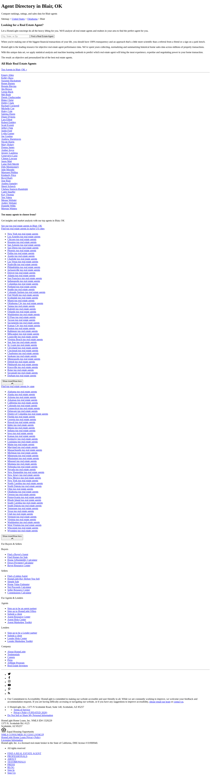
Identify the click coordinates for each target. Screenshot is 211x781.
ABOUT (11, 759)
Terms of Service (22, 709)
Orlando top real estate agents (21, 311)
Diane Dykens (8, 116)
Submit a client (14, 614)
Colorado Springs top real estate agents (26, 292)
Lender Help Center (17, 638)
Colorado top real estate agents (22, 405)
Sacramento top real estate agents (23, 322)
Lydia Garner (7, 133)
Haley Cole (6, 111)
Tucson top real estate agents (21, 320)
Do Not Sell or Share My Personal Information (30, 715)
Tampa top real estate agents (21, 306)
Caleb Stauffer (8, 192)
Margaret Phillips (9, 172)
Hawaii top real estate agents (21, 422)
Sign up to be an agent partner (22, 608)
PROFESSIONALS (17, 756)
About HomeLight (16, 651)
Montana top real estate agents (22, 464)
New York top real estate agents (22, 234)
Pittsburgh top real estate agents (22, 364)
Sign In (11, 770)
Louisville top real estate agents (22, 336)
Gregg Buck (7, 91)
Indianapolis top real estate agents (23, 281)
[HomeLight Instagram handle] (9, 682)
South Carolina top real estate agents (25, 503)
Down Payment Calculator (20, 562)
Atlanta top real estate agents (21, 275)
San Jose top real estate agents (22, 342)
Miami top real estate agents (20, 300)
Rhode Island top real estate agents (24, 500)
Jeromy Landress (9, 153)
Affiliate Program (15, 662)
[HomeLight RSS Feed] (9, 693)
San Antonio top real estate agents (23, 245)
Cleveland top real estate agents (22, 347)
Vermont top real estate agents (21, 516)
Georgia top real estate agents (21, 419)
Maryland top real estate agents (22, 447)
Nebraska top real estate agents (22, 466)
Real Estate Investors (17, 665)
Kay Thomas (7, 194)
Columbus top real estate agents (22, 284)
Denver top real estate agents (21, 272)
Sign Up (11, 773)
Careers (11, 657)
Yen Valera (6, 197)
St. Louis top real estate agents (22, 345)
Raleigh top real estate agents (21, 309)
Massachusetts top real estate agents (24, 450)
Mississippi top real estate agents (23, 458)
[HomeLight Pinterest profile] (9, 690)
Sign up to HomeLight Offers (21, 611)
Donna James (7, 147)
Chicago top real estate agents (21, 239)
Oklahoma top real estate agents (22, 491)
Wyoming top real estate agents (22, 530)
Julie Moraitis (7, 169)
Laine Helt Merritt (10, 164)
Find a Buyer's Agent (17, 554)
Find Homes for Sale (17, 557)
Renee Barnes (8, 83)
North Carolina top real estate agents (25, 483)
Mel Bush (6, 94)
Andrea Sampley (9, 183)
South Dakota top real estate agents (24, 505)
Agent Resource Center (18, 616)
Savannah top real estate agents (22, 373)
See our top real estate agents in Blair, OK (21, 226)
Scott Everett (7, 125)
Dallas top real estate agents (20, 253)
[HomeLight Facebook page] (9, 678)
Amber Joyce (7, 150)
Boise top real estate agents (20, 370)
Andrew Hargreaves (11, 139)
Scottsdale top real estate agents (22, 297)
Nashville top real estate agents (22, 264)
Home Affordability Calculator (22, 560)
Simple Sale (13, 581)
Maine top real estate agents (20, 444)
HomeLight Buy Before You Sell (23, 578)
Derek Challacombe (11, 97)
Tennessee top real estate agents (22, 508)
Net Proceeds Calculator (19, 587)
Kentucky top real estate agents (22, 439)
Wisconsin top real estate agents (22, 528)
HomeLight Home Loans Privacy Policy (21, 737)
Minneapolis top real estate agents (23, 359)
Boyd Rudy (7, 178)
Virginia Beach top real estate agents (25, 339)
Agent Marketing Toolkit (19, 622)
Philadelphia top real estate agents (23, 267)
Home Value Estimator (18, 584)
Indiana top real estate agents (21, 430)
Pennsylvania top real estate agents (24, 497)
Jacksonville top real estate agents (23, 270)
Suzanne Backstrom (11, 80)
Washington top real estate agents (23, 314)
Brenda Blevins (8, 86)
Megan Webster (9, 200)
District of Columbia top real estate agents (27, 414)
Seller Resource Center (18, 590)
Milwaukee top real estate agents (23, 334)
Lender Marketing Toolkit (20, 641)
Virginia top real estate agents (21, 519)
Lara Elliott (6, 119)
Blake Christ (7, 100)
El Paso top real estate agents (21, 317)
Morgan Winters (9, 208)
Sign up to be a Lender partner (22, 633)
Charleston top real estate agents (23, 353)
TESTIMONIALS (16, 761)
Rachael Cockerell (10, 105)
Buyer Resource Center (18, 565)
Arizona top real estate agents (21, 397)
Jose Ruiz (6, 180)
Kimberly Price (8, 175)
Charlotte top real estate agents (22, 259)
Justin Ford (6, 130)
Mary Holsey (7, 144)
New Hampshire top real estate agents (25, 472)
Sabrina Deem (8, 114)
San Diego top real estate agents (22, 247)
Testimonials (13, 654)
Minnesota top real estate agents (22, 455)
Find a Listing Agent (17, 576)
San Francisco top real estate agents (24, 278)
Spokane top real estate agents (22, 356)
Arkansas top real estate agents (22, 400)
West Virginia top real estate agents (24, 525)
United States (18, 19)
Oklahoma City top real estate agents (25, 303)
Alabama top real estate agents (22, 391)
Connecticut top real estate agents (23, 408)
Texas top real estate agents (20, 511)
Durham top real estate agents (21, 375)
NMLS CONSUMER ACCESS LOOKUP (22, 734)
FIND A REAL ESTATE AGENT (24, 753)
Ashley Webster (9, 203)
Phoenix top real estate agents (21, 250)
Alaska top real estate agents (21, 394)
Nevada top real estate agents (21, 469)
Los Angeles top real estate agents (23, 236)
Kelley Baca (7, 78)
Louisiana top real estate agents (22, 441)
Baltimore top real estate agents (22, 331)
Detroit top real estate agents (21, 361)
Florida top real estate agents (21, 416)
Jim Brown (6, 89)
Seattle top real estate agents (21, 289)
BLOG (10, 767)
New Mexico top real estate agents (24, 478)
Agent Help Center (16, 619)
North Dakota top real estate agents (24, 486)
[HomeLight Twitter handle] (9, 674)
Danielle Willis (8, 205)
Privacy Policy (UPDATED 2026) (30, 712)
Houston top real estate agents (21, 242)
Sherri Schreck (8, 186)
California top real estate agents (22, 402)
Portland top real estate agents (21, 286)
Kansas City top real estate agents (23, 325)
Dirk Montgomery (10, 167)
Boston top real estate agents (21, 328)
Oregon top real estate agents (21, 494)
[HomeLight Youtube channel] (9, 685)
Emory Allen (7, 75)
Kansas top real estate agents (21, 436)
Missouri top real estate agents (22, 461)
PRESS (11, 764)
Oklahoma (32, 19)
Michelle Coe (7, 108)
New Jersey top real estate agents (23, 475)
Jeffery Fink (7, 128)
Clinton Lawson (9, 158)
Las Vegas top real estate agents (22, 261)
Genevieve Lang (9, 155)
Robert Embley (8, 122)
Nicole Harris (7, 142)
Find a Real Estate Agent (42, 36)
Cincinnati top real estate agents (22, 350)
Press (10, 660)
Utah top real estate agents (20, 514)
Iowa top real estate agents (20, 433)
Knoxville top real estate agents (22, 367)
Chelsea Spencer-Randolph (14, 189)
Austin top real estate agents (21, 256)
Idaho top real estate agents (20, 425)
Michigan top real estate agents (22, 452)
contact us (178, 701)
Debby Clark (7, 103)
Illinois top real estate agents (21, 427)
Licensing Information (12, 740)
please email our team (159, 701)
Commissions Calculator (19, 592)
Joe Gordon (7, 136)
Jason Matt (6, 161)
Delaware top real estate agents (22, 411)
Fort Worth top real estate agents (23, 295)
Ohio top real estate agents (20, 489)
